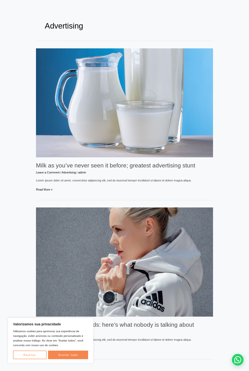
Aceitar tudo (68, 354)
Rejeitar (29, 354)
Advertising (69, 172)
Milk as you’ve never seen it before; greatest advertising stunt (115, 165)
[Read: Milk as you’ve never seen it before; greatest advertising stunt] (124, 102)
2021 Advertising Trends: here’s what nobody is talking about (115, 324)
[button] (238, 360)
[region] (50, 340)
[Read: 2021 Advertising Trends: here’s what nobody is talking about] (124, 261)
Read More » (44, 189)
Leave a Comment (48, 172)
